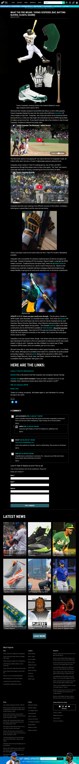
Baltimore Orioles (32, 727)
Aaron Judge (31, 656)
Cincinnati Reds (32, 713)
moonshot (58, 113)
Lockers (19, 2)
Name (12, 475)
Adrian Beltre (31, 667)
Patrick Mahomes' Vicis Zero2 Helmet (12, 678)
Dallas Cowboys (32, 716)
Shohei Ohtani (16, 6)
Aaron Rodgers (32, 659)
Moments (33, 2)
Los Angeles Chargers (33, 722)
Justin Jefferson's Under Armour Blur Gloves (14, 668)
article (34, 354)
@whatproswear (58, 263)
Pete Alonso (57, 6)
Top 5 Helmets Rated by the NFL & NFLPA (13, 705)
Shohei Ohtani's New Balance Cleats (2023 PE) (14, 672)
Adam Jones (31, 662)
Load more (39, 636)
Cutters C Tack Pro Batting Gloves (22, 371)
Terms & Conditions (58, 721)
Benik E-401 (14, 389)
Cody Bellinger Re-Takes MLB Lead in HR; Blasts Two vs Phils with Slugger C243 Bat (63, 677)
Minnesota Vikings (32, 705)
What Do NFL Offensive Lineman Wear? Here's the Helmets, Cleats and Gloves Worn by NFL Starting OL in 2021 (14, 715)
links (46, 8)
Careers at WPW (57, 712)
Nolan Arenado (38, 6)
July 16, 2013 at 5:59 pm (26, 453)
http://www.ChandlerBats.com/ (24, 442)
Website (12, 488)
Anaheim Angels (32, 708)
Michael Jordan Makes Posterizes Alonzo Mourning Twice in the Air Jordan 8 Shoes (63, 697)
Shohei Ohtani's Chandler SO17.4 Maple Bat (14, 661)
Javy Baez (66, 6)
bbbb (16, 453)
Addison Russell (32, 665)
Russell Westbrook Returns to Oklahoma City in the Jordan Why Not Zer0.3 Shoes (63, 668)
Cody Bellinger (48, 6)
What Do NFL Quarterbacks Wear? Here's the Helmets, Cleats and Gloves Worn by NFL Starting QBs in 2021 (13, 722)
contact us (54, 761)
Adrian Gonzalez (32, 670)
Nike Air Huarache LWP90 (19, 385)
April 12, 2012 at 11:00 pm (34, 416)
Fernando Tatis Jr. (26, 6)
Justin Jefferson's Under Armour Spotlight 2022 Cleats (14, 657)
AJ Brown (30, 673)
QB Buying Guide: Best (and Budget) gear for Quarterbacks (14, 744)
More (39, 2)
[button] (77, 3)
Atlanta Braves (32, 724)
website (52, 325)
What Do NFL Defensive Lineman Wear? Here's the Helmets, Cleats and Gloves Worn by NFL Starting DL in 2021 (14, 732)
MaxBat (13, 375)
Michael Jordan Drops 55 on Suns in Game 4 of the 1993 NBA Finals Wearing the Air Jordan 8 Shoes (64, 691)
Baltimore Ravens (32, 730)
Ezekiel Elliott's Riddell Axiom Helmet (12, 684)
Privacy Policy (56, 718)
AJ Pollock (31, 676)
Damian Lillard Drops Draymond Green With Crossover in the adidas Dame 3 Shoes (64, 663)
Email (12, 482)
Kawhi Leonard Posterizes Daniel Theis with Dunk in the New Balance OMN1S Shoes (64, 681)
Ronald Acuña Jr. (5, 6)
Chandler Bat (14, 379)
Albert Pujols (31, 679)
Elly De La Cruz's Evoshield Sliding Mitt (12, 675)
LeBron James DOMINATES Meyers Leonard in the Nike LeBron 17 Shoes (64, 686)
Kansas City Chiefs (33, 719)
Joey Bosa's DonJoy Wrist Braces (11, 681)
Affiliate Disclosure (58, 715)
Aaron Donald (31, 653)
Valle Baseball (47, 328)
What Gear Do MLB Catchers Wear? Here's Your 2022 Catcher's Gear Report (14, 727)
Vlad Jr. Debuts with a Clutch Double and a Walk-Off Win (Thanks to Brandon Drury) (63, 672)
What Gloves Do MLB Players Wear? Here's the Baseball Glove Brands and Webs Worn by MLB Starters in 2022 (14, 709)
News (26, 2)
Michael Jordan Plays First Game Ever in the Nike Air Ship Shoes (64, 654)
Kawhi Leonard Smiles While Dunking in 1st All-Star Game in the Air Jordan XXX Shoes (64, 659)
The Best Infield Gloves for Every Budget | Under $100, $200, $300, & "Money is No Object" (13, 739)
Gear (13, 2)
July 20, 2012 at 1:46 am (27, 440)
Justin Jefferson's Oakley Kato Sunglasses (14, 653)
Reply (17, 423)
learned (62, 319)
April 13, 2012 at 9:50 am (31, 426)
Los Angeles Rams (33, 710)
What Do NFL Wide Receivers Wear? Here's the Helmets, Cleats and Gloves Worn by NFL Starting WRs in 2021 (14, 750)
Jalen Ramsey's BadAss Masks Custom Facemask (13, 664)
